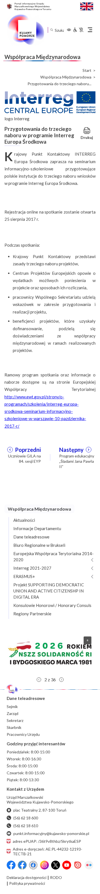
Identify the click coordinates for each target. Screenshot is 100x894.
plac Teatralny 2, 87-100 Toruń (39, 810)
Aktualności (24, 520)
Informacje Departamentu (37, 528)
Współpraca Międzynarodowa (65, 77)
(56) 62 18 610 (25, 825)
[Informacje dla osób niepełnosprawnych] (78, 30)
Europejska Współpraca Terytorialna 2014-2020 (53, 556)
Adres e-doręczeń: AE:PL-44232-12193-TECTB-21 (47, 851)
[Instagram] (44, 865)
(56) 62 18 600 (25, 817)
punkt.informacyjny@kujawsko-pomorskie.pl (51, 833)
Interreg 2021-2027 (32, 567)
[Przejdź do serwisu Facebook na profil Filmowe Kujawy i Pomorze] (33, 865)
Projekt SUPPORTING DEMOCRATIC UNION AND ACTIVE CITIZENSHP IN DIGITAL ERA (48, 590)
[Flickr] (88, 865)
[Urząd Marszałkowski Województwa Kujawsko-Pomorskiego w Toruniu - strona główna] (25, 30)
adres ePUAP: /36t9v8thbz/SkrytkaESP (47, 841)
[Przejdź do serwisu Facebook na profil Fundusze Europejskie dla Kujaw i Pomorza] (22, 865)
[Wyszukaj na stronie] (51, 30)
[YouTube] (66, 865)
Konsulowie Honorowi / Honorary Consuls (52, 605)
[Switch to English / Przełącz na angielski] (86, 5)
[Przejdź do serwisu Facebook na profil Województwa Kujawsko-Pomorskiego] (11, 865)
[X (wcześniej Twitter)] (55, 865)
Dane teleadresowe (31, 536)
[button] (50, 653)
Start (86, 70)
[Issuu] (77, 865)
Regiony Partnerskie (32, 613)
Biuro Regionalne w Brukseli (39, 545)
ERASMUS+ (24, 576)
